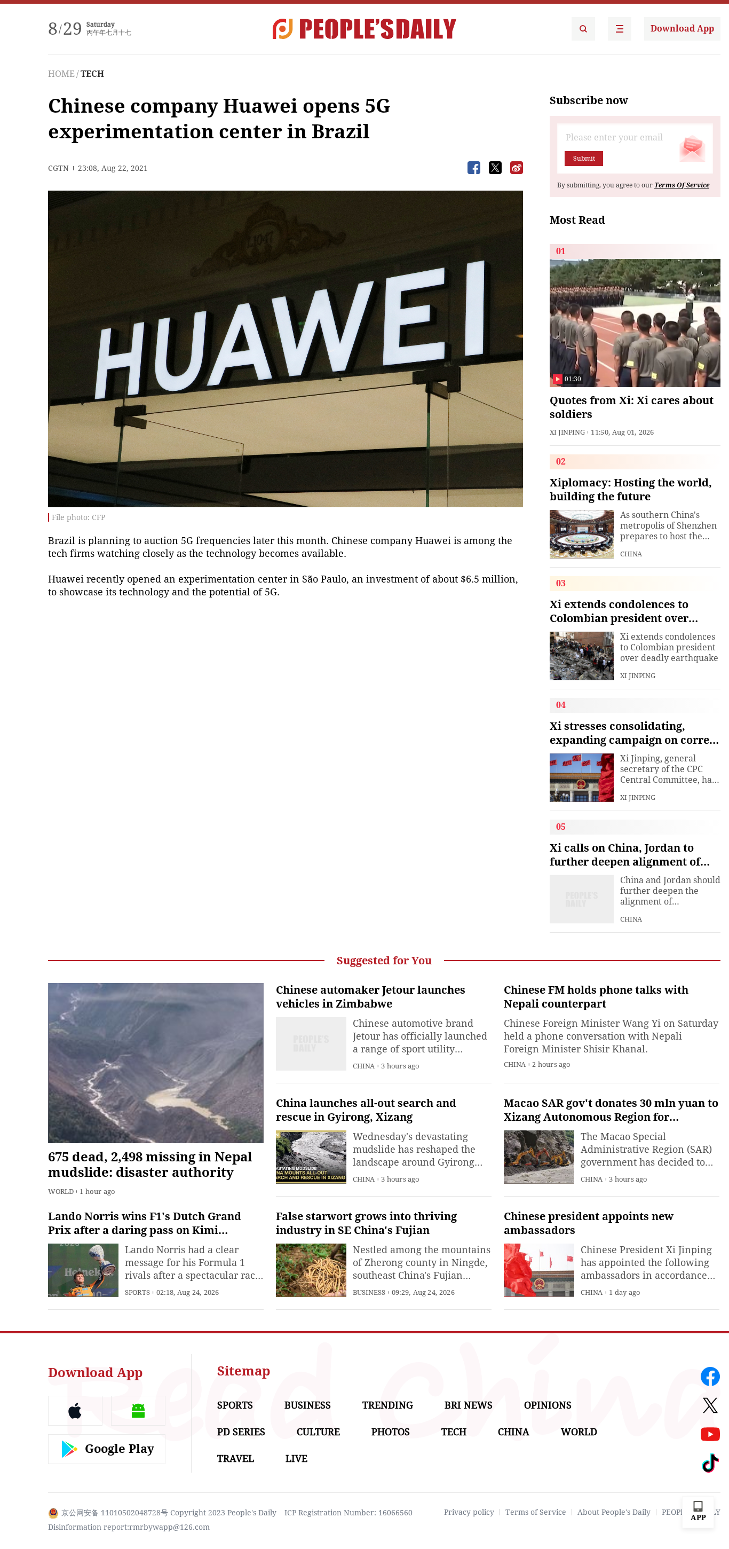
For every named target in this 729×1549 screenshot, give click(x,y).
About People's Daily (614, 1512)
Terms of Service (535, 1512)
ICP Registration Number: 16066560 (348, 1512)
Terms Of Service (681, 185)
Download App (682, 28)
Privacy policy (469, 1512)
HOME (61, 74)
